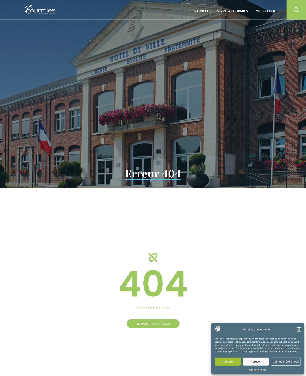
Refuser (256, 361)
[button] (299, 329)
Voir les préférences (286, 361)
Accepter (228, 361)
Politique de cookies (256, 369)
